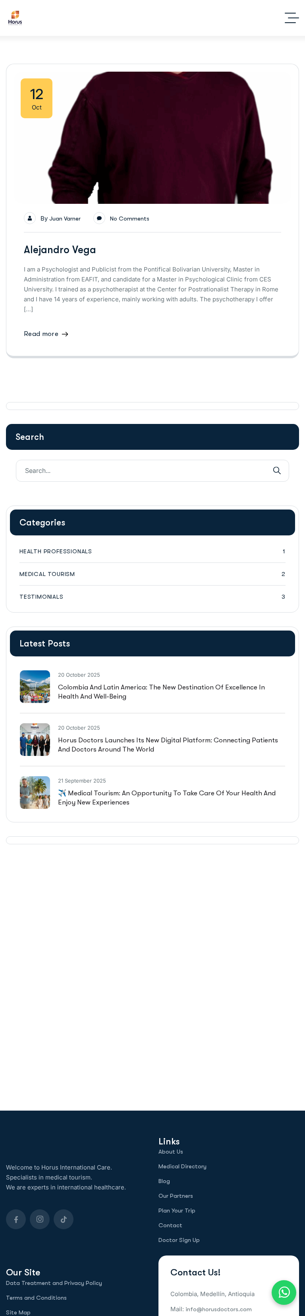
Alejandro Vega (60, 250)
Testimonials (152, 596)
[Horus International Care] (15, 18)
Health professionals (152, 551)
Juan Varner (65, 218)
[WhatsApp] (284, 1292)
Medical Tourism (152, 574)
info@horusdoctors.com (218, 1309)
